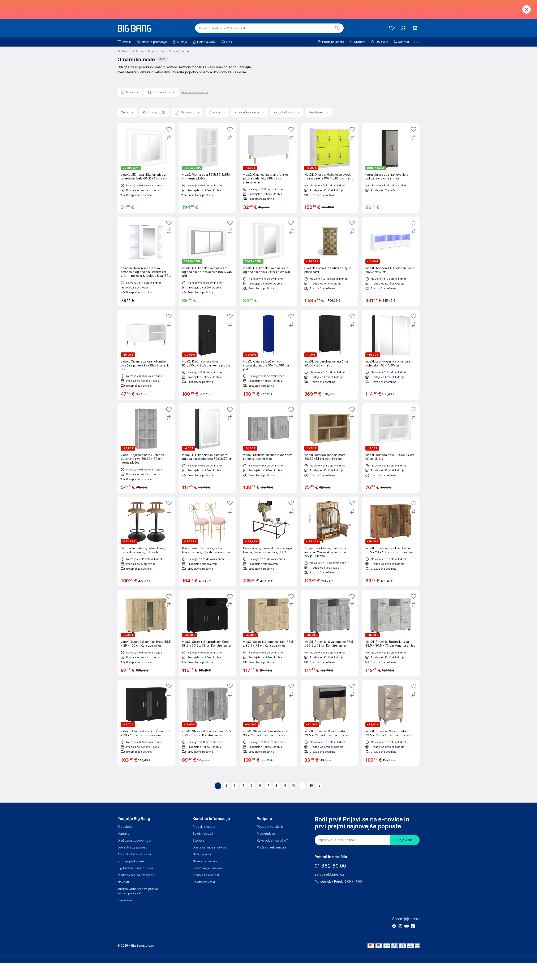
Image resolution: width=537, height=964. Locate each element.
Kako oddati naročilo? (272, 840)
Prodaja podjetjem (130, 861)
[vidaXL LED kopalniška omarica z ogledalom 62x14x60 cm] (390, 354)
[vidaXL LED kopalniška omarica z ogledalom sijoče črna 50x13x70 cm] (207, 448)
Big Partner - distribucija (135, 868)
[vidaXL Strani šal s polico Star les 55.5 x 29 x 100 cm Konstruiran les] (390, 541)
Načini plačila (202, 854)
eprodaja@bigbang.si (330, 874)
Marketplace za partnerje (135, 875)
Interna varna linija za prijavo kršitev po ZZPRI (137, 891)
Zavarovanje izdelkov (208, 868)
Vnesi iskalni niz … (227, 28)
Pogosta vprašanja (270, 827)
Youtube (406, 926)
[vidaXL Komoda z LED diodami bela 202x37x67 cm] (390, 261)
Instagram (400, 926)
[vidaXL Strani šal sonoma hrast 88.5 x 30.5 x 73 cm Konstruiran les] (268, 633)
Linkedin (413, 926)
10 (293, 785)
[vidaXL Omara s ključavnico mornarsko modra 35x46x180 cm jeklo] (268, 354)
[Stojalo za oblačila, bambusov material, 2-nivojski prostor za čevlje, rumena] (329, 541)
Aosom (145, 287)
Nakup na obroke (205, 861)
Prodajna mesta (204, 827)
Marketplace (266, 833)
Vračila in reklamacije (271, 847)
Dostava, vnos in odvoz (209, 847)
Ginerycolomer (333, 283)
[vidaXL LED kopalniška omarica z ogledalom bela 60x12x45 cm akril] (146, 168)
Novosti (123, 882)
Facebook (394, 926)
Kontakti (123, 833)
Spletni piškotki (204, 882)
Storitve (199, 840)
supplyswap (148, 563)
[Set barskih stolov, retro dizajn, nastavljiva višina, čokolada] (146, 541)
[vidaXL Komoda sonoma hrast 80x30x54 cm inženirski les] (329, 448)
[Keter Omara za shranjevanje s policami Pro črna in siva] (390, 168)
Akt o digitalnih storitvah (134, 854)
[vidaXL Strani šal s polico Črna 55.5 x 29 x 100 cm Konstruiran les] (146, 722)
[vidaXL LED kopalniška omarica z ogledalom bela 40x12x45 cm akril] (268, 261)
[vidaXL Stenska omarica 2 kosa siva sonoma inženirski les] (268, 448)
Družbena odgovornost (134, 840)
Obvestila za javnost (132, 847)
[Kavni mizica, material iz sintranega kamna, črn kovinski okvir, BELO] (268, 541)
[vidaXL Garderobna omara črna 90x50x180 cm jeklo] (329, 354)
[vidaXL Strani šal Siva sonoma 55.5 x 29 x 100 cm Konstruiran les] (207, 722)
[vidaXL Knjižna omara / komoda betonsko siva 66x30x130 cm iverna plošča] (146, 448)
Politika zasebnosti (206, 875)
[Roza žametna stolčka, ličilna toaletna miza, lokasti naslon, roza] (207, 541)
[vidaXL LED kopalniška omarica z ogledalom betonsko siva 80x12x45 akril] (207, 261)
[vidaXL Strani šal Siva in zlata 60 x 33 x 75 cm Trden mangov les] (268, 722)
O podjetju (124, 827)
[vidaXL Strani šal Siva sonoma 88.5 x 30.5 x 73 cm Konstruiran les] (329, 633)
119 (311, 785)
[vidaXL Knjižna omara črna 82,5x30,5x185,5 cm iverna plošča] (207, 354)
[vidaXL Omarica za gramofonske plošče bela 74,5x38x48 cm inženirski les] (268, 168)
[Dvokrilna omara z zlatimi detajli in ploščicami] (329, 261)
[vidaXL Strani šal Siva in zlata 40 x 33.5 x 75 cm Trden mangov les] (390, 722)
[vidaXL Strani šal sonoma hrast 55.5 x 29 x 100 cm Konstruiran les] (146, 633)
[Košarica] (415, 28)
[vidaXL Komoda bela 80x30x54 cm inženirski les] (390, 448)
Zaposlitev (125, 900)
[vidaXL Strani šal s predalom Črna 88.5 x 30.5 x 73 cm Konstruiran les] (207, 633)
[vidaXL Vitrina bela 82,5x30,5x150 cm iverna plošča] (207, 168)
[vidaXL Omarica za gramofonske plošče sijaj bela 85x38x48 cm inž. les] (146, 354)
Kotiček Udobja (150, 190)
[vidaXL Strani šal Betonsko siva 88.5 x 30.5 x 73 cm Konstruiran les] (390, 633)
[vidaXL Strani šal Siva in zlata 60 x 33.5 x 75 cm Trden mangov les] (329, 722)
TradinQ (390, 190)
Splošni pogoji (203, 833)
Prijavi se (404, 840)
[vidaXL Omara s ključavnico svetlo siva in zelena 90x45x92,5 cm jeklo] (329, 168)
